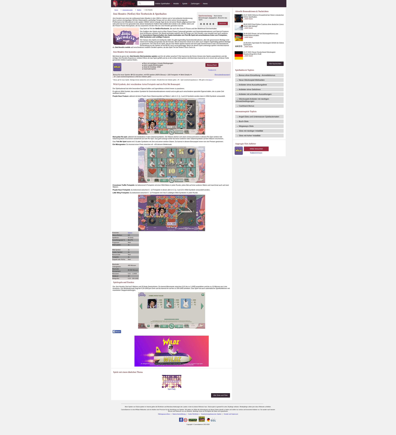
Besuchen (212, 65)
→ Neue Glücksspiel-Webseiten (250, 80)
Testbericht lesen (256, 153)
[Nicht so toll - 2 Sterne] (204, 23)
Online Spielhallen (162, 4)
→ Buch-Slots (242, 121)
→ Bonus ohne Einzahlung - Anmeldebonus (255, 75)
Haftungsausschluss (164, 414)
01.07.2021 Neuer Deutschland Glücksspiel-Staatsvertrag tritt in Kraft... (259, 54)
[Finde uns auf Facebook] (181, 421)
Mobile (176, 4)
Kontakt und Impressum (231, 414)
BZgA (210, 80)
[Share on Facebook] (117, 332)
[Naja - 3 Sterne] (207, 23)
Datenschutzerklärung (179, 414)
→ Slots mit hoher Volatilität (248, 135)
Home (116, 10)
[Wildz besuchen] (117, 70)
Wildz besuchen (256, 149)
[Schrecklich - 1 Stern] (201, 23)
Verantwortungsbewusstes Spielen (211, 414)
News (205, 4)
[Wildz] (171, 366)
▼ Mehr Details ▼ (185, 75)
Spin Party (171, 389)
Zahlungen (195, 4)
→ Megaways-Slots (245, 126)
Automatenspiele (128, 10)
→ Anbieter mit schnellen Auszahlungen (254, 94)
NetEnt (139, 10)
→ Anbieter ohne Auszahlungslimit (251, 85)
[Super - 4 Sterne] (210, 23)
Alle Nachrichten (275, 64)
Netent (130, 232)
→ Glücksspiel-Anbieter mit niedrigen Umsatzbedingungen (252, 100)
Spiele (184, 4)
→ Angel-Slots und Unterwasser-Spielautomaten (257, 117)
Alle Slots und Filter (220, 395)
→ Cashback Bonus (245, 106)
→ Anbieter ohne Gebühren (248, 89)
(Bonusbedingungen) (222, 74)
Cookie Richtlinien (193, 414)
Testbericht (212, 70)
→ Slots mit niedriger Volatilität (249, 131)
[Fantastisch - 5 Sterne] (213, 23)
